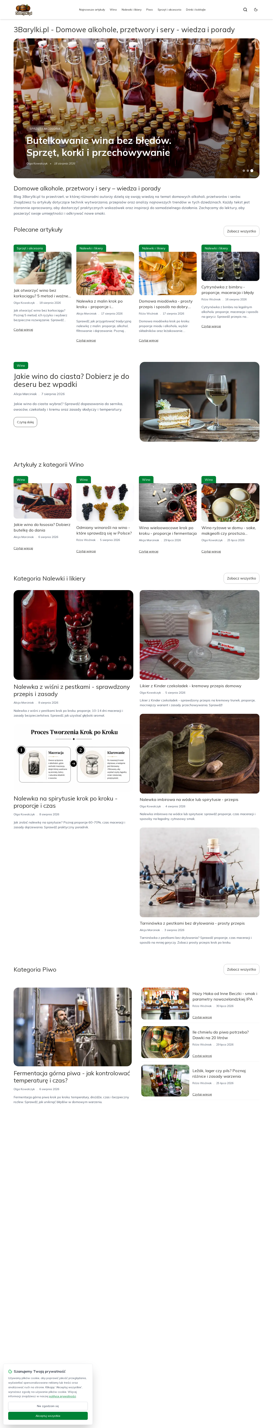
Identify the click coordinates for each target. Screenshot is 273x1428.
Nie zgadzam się (48, 1406)
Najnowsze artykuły (92, 9)
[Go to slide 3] (251, 170)
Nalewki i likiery (131, 9)
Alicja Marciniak (86, 313)
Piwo (149, 9)
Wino (113, 9)
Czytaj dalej (25, 422)
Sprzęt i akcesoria (169, 9)
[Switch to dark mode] (255, 9)
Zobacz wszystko (241, 231)
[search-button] (245, 9)
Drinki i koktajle (196, 9)
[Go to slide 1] (244, 170)
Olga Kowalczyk (37, 163)
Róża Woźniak (148, 313)
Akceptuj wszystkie (48, 1416)
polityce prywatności (62, 1396)
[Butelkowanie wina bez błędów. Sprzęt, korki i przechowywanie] (136, 108)
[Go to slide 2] (248, 170)
